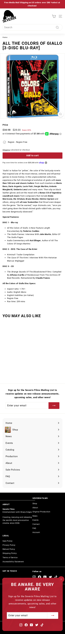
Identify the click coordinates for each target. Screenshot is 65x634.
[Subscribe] (52, 615)
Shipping (6, 150)
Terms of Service (10, 557)
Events (35, 520)
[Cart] (53, 16)
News (34, 516)
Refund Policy (9, 549)
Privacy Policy (9, 545)
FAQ (34, 528)
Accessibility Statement (13, 562)
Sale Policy (8, 541)
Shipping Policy (10, 553)
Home (5, 37)
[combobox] (32, 27)
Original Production (41, 512)
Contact (36, 524)
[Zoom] (60, 114)
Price (5, 125)
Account (36, 532)
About (35, 508)
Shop (34, 503)
